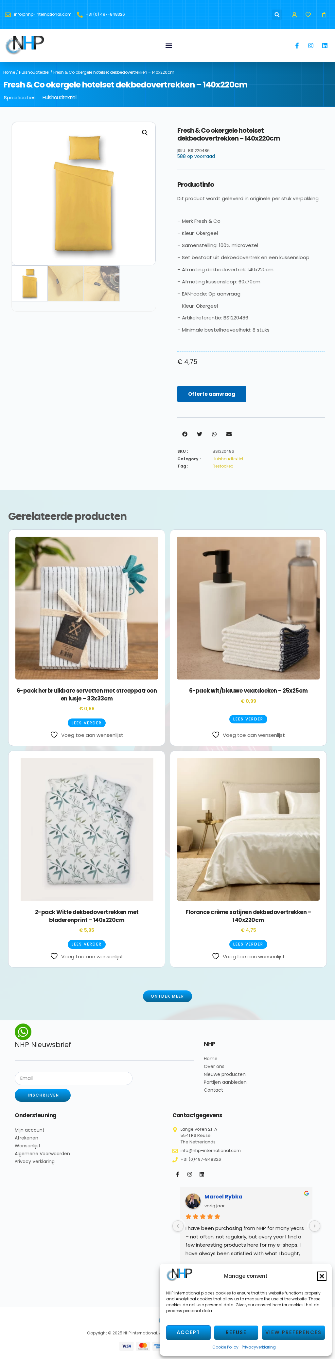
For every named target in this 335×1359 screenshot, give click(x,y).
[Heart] (308, 14)
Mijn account (29, 1130)
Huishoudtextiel (34, 72)
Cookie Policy (225, 1347)
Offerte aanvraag (211, 394)
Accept (188, 1332)
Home (9, 72)
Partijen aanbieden (225, 1082)
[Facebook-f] (177, 1174)
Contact (213, 1090)
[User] (294, 14)
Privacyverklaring (259, 1347)
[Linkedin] (202, 1174)
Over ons (214, 1066)
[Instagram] (190, 1174)
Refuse (236, 1332)
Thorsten (217, 1196)
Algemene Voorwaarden (42, 1153)
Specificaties (20, 97)
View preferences (293, 1332)
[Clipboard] (324, 14)
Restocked (223, 466)
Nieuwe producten (225, 1074)
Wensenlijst (28, 1145)
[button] (322, 1276)
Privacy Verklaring (35, 1161)
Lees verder (87, 723)
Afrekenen (26, 1138)
